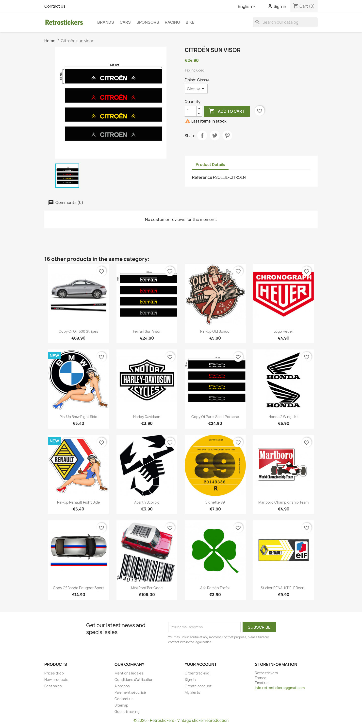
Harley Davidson (146, 416)
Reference (202, 177)
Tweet (215, 135)
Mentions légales (129, 673)
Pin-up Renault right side (78, 502)
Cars (125, 22)
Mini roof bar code (147, 587)
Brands (105, 22)
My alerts (192, 692)
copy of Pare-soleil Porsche (215, 416)
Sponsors (147, 22)
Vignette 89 (215, 502)
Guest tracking (127, 711)
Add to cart (227, 111)
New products (56, 679)
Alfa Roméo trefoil (215, 587)
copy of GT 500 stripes (78, 331)
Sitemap (121, 705)
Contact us (55, 6)
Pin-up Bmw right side (78, 416)
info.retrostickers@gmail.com (280, 687)
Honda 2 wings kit (283, 416)
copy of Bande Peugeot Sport (78, 587)
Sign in (190, 679)
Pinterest (227, 135)
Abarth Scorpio (147, 502)
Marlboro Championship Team (283, 502)
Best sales (53, 686)
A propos (122, 686)
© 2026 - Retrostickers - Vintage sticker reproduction (181, 720)
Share (202, 135)
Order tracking (197, 673)
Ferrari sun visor (147, 331)
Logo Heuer (283, 331)
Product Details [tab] (210, 164)
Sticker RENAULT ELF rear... (283, 587)
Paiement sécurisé (130, 692)
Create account (198, 686)
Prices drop (54, 673)
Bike (190, 22)
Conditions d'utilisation (134, 679)
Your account (201, 664)
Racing (172, 22)
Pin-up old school (215, 331)
